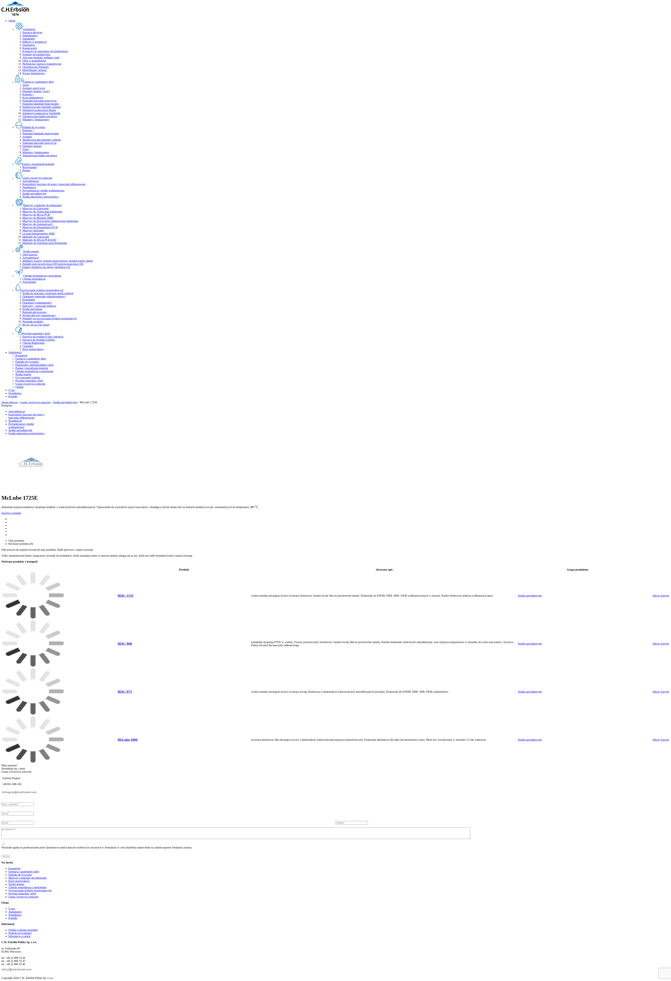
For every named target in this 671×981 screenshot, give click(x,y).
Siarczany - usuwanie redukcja (39, 305)
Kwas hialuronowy (33, 97)
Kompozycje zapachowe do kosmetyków (45, 51)
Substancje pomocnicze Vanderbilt (41, 113)
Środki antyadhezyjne (34, 193)
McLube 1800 (128, 740)
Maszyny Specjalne (33, 230)
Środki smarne (23, 374)
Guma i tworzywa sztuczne (30, 383)
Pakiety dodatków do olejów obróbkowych (46, 267)
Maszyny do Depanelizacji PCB (40, 227)
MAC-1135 (126, 595)
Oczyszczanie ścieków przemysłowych (30, 890)
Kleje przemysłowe (33, 349)
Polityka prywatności (20, 933)
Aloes (25, 84)
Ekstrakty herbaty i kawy (36, 91)
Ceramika (27, 346)
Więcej (656, 595)
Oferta (11, 20)
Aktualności (15, 352)
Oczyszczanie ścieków (27, 377)
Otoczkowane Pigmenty (35, 66)
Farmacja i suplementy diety (30, 358)
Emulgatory (28, 44)
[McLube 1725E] (31, 489)
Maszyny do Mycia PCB (36, 214)
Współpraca (14, 393)
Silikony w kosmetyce (34, 41)
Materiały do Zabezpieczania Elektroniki (44, 243)
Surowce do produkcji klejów (38, 339)
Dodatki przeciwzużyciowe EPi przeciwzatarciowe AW (53, 263)
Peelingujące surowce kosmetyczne (41, 63)
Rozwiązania (29, 167)
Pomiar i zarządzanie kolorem (31, 368)
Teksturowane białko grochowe (39, 116)
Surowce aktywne (32, 32)
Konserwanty (29, 48)
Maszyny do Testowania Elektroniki (42, 211)
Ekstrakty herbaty (32, 146)
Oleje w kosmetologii (34, 60)
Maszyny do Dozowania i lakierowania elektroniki (50, 221)
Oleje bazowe (30, 254)
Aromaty (27, 136)
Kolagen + (28, 94)
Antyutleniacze (30, 181)
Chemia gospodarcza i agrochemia (34, 371)
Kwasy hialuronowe (33, 73)
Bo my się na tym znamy (36, 324)
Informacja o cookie (19, 936)
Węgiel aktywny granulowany (39, 315)
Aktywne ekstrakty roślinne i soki (40, 57)
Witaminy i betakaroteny (35, 119)
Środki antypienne (32, 309)
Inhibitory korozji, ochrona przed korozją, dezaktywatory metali (57, 260)
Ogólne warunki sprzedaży (23, 929)
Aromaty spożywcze (33, 88)
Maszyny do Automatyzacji (37, 224)
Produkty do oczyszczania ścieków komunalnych (49, 318)
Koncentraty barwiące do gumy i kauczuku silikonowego (53, 184)
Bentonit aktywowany (34, 312)
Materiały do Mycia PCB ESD (39, 239)
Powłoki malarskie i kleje (29, 380)
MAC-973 (125, 692)
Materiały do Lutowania (35, 236)
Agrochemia (29, 281)
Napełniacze (29, 187)
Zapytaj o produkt (11, 513)
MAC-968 (125, 644)
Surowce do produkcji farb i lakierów (43, 336)
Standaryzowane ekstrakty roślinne (41, 106)
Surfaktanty (28, 38)
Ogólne (19, 386)
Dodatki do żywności (27, 361)
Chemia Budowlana (33, 342)
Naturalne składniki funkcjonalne (40, 103)
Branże (26, 170)
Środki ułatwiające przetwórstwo (40, 196)
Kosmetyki (21, 355)
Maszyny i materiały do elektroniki (27, 877)
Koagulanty (28, 299)
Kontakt (12, 396)
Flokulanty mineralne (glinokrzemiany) (43, 296)
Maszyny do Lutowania (35, 208)
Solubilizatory (30, 35)
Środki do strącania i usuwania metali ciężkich (47, 293)
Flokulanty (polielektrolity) (37, 302)
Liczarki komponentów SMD (38, 233)
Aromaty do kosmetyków (36, 54)
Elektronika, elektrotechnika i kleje (34, 364)
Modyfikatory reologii (34, 70)
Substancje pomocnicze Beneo (39, 110)
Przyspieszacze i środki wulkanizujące (43, 190)
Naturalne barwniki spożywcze (39, 100)
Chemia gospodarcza (33, 278)
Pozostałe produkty (33, 321)
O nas (11, 390)
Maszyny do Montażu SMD (37, 217)
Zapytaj (665, 595)
